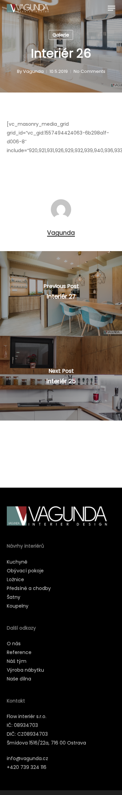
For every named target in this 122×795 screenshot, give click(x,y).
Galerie (61, 35)
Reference (19, 652)
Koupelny (17, 606)
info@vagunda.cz (27, 758)
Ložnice (15, 579)
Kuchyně (17, 561)
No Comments (89, 71)
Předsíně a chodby (29, 588)
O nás (14, 643)
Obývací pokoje (25, 570)
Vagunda (33, 71)
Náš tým (16, 661)
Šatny (13, 597)
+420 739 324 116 (26, 767)
